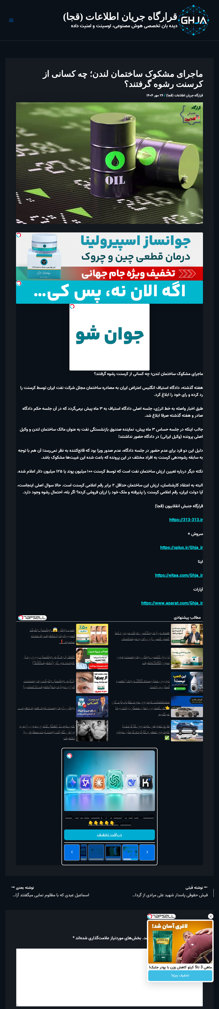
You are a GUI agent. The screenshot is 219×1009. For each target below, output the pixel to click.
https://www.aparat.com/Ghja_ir (172, 603)
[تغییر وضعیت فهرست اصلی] (11, 20)
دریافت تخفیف (109, 834)
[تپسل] (18, 235)
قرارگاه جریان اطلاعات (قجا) (120, 16)
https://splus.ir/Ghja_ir (181, 547)
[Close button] (210, 916)
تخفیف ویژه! (180, 975)
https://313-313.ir (186, 520)
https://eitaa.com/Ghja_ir (179, 575)
